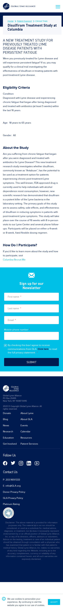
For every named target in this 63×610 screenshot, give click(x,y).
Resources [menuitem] (26, 437)
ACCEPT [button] (54, 602)
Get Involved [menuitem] (10, 443)
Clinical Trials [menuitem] (41, 21)
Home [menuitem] (10, 21)
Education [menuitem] (8, 437)
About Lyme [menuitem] (27, 413)
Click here (43, 348)
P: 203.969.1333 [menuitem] (11, 479)
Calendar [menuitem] (25, 431)
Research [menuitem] (8, 431)
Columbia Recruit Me (14, 259)
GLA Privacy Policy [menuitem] (13, 498)
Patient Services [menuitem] (29, 443)
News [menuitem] (6, 425)
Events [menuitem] (24, 425)
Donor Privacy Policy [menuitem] (14, 492)
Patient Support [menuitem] (24, 21)
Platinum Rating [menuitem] (11, 504)
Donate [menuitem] (7, 413)
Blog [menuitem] (5, 419)
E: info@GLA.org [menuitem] (12, 485)
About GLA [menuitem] (26, 419)
